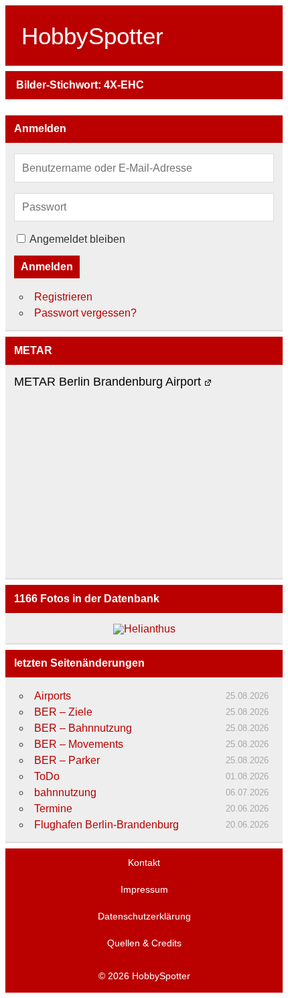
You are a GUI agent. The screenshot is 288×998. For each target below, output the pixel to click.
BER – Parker (67, 760)
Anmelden (47, 266)
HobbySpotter (92, 36)
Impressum (144, 889)
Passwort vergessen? (85, 313)
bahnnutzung (65, 792)
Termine (53, 808)
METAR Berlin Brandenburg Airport (107, 382)
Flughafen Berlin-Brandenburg (106, 824)
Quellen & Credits (144, 943)
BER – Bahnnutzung (83, 728)
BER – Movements (78, 744)
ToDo (47, 776)
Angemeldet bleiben (77, 239)
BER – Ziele (63, 712)
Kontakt (144, 862)
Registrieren (63, 296)
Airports (52, 696)
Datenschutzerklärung (144, 916)
